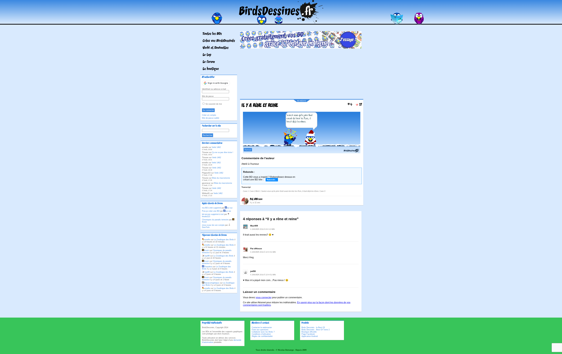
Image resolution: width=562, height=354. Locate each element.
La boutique (211, 69)
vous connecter (263, 297)
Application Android (309, 336)
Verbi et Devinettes (215, 48)
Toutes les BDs (212, 34)
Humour (248, 150)
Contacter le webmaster (262, 327)
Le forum (209, 62)
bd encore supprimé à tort (213, 214)
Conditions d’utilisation (261, 334)
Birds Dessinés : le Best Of (313, 327)
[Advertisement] (300, 72)
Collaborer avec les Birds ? (263, 332)
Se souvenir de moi (213, 104)
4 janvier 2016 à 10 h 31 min (263, 252)
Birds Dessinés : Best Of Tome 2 (315, 330)
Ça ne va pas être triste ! (222, 152)
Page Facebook (308, 334)
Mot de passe (208, 96)
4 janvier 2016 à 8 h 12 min (262, 229)
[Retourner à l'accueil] (281, 22)
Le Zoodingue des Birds (224, 239)
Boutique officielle (309, 332)
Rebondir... (272, 180)
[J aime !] (357, 105)
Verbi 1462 (216, 147)
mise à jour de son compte (213, 225)
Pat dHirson (256, 199)
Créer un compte (209, 115)
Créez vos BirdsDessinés (219, 41)
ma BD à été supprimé (211, 208)
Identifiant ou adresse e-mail (214, 89)
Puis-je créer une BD (211, 211)
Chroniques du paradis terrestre (215, 220)
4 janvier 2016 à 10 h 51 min (263, 275)
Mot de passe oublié (210, 118)
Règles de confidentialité (262, 336)
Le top (207, 55)
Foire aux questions (260, 330)
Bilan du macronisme (221, 178)
